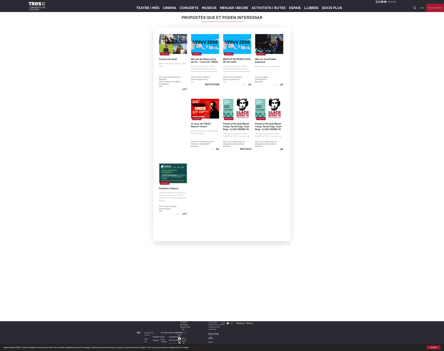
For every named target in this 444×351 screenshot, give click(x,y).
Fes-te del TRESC (435, 8)
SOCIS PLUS (332, 8)
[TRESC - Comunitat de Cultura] (37, 6)
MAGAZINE (391, 2)
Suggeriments (174, 337)
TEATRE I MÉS (147, 8)
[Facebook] (179, 339)
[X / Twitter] (179, 342)
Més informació (195, 347)
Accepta (433, 347)
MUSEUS (209, 8)
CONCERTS (189, 8)
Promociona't (174, 340)
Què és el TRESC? (164, 339)
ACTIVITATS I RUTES (269, 8)
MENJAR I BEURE (234, 8)
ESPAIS (295, 8)
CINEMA (169, 8)
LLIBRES (311, 8)
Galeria (156, 340)
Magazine (157, 337)
